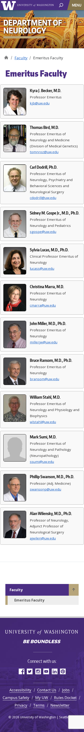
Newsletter (59, 705)
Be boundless (42, 642)
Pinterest (63, 671)
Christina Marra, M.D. (47, 286)
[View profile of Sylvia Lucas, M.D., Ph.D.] (15, 260)
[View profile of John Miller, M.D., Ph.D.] (15, 334)
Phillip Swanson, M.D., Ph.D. (52, 476)
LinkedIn (55, 671)
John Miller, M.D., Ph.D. (48, 323)
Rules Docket (65, 697)
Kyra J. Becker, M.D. (45, 90)
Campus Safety (16, 697)
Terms (39, 705)
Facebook (21, 671)
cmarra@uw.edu (43, 305)
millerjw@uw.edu (43, 342)
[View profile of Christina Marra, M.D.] (15, 297)
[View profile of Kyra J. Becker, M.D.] (15, 101)
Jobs (66, 689)
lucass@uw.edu (42, 268)
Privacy (21, 705)
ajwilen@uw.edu (43, 538)
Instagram (38, 671)
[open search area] (61, 5)
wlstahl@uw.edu (43, 422)
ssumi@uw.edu (42, 461)
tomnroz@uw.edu (44, 152)
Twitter (30, 671)
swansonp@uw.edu (45, 489)
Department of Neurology (6, 56)
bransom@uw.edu (44, 379)
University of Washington (9, 5)
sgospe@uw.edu (43, 231)
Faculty (21, 57)
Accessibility (20, 689)
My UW (41, 697)
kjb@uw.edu (40, 103)
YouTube (46, 671)
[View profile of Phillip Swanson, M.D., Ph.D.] (15, 487)
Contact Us (46, 689)
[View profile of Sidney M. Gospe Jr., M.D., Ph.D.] (15, 223)
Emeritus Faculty (29, 600)
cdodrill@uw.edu (43, 197)
